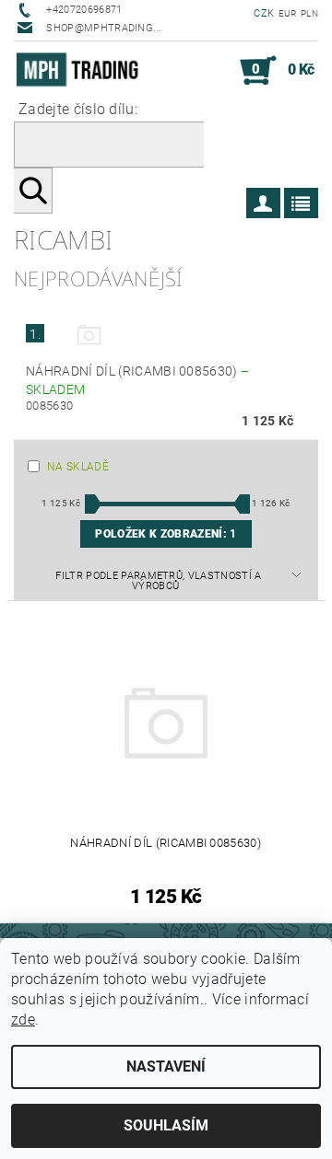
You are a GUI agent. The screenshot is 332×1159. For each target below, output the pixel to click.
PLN (309, 13)
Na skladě (78, 466)
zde (23, 1019)
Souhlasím (166, 1125)
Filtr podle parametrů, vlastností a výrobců (158, 581)
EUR (288, 13)
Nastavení (166, 1066)
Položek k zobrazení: (165, 533)
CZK (264, 13)
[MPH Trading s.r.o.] (81, 71)
